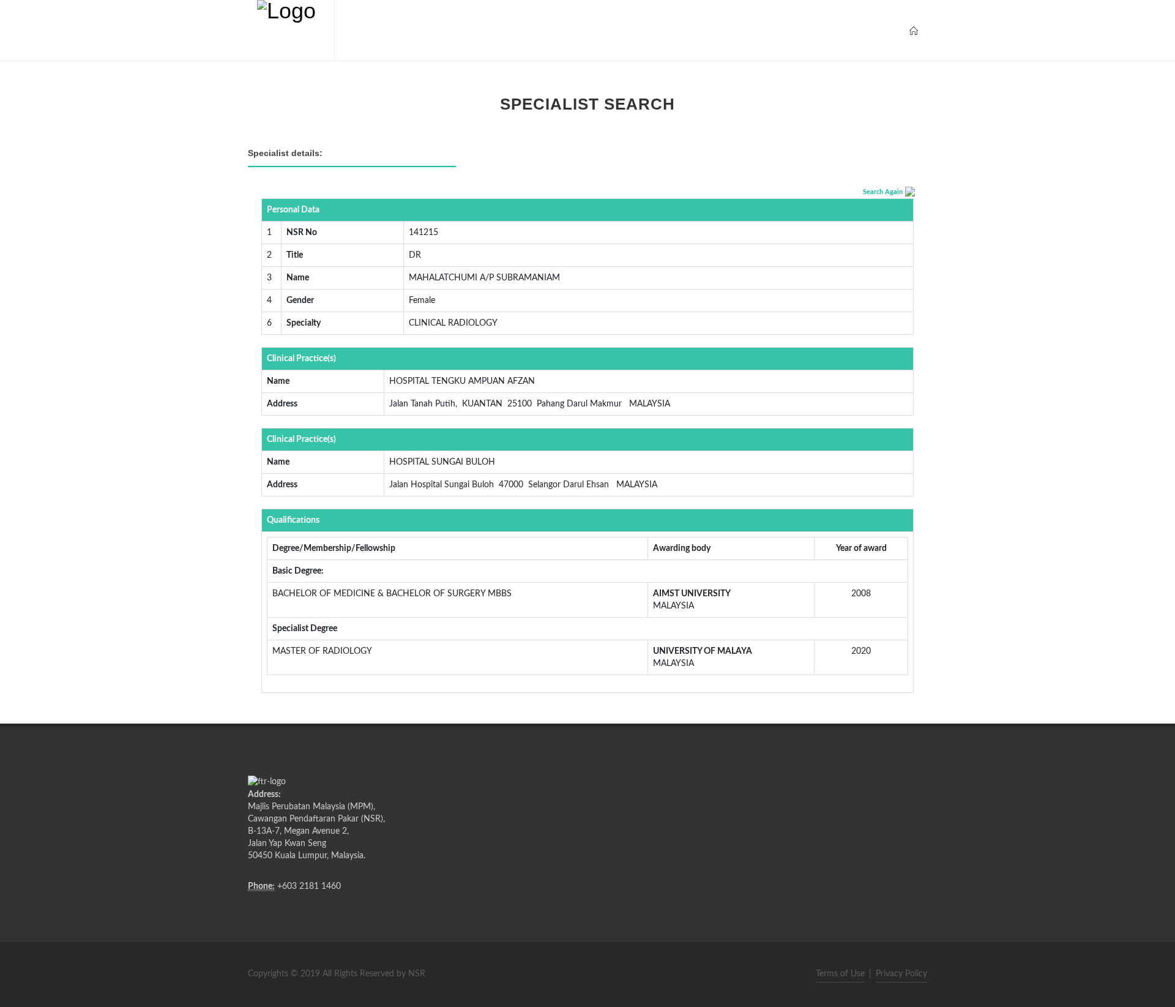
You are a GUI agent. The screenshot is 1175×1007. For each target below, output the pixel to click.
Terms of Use (840, 974)
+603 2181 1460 (309, 886)
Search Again (883, 192)
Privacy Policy (901, 974)
